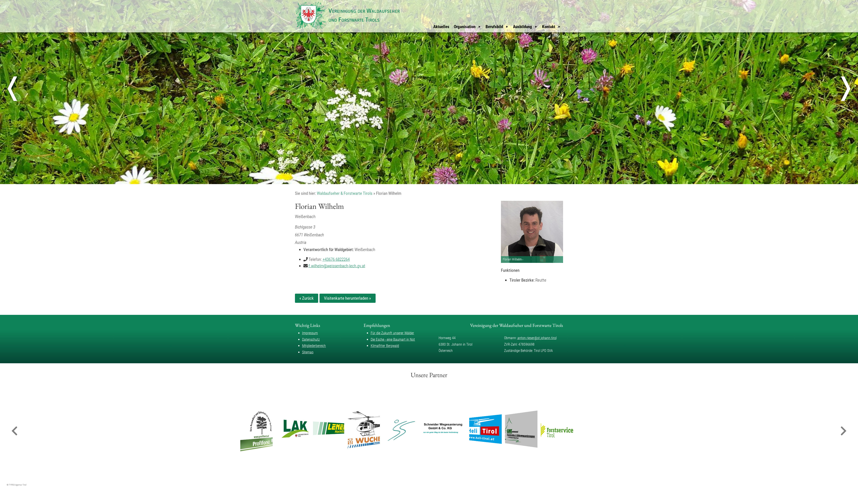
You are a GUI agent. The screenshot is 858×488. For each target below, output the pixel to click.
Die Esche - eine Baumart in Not (393, 339)
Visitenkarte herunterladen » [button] (347, 298)
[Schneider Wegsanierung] (424, 429)
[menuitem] (441, 26)
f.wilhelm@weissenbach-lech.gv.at (337, 265)
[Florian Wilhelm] (532, 232)
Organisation (464, 26)
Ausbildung (522, 26)
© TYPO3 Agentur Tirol (16, 485)
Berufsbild (494, 26)
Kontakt (548, 26)
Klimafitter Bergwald (385, 346)
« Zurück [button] (306, 298)
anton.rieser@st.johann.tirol (537, 338)
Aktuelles (441, 26)
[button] (14, 431)
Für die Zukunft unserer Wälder (392, 333)
